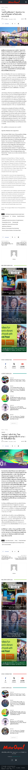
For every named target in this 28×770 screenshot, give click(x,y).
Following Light (15, 222)
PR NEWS (11, 414)
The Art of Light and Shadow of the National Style (11, 230)
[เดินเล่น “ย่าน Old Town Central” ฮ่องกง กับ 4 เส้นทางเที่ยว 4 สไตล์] (14, 282)
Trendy (6, 7)
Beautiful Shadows (20, 216)
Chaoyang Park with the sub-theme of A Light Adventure (12, 220)
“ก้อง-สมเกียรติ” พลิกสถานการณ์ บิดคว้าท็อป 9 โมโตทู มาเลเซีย (7, 244)
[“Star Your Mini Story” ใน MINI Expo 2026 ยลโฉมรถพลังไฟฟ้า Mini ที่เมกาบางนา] (5, 417)
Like (5, 363)
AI (10, 216)
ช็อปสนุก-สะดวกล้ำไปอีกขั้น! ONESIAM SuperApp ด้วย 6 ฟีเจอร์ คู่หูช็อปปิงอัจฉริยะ (18, 408)
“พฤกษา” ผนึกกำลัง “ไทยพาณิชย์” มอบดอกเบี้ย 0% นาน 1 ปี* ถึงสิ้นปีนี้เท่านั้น (21, 244)
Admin (6, 19)
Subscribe (22, 363)
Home (2, 7)
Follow (14, 363)
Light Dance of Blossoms (6, 226)
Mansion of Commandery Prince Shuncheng (10, 228)
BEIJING (3, 218)
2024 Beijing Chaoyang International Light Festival (14, 214)
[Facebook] (12, 760)
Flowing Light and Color (6, 222)
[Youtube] (16, 760)
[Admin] (2, 19)
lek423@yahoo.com (16, 756)
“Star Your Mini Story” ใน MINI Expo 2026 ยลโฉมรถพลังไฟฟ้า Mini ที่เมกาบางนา (17, 418)
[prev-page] (2, 355)
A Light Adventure (5, 216)
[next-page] (5, 355)
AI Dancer (14, 216)
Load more (13, 423)
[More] (18, 23)
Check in (14, 290)
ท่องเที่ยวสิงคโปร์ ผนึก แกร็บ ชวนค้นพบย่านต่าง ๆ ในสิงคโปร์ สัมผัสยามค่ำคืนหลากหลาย (18, 399)
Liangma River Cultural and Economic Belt (10, 224)
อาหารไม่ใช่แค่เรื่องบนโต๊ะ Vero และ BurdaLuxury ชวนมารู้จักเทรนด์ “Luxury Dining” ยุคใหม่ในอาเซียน (14, 320)
